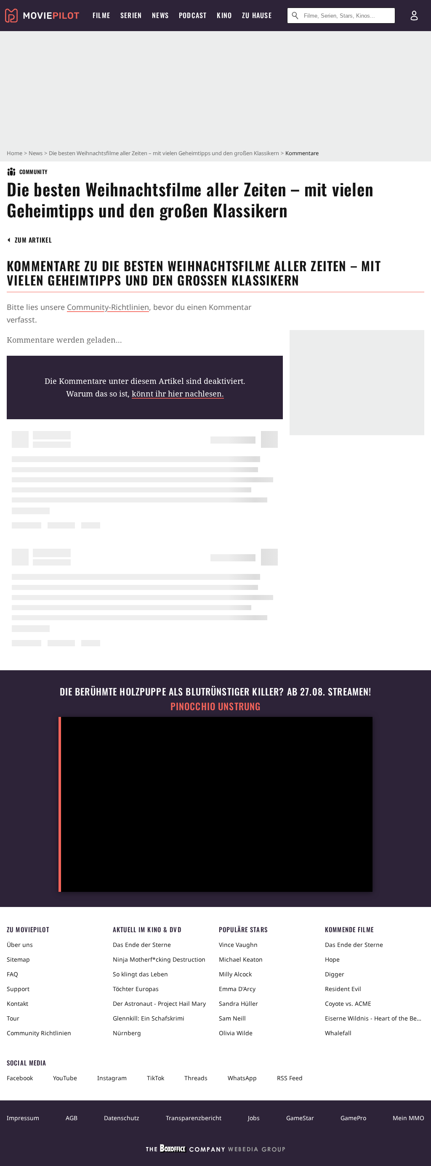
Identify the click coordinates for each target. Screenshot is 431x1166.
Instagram (112, 1078)
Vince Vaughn (238, 945)
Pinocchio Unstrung (215, 706)
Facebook (20, 1078)
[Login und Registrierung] (414, 15)
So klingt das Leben (140, 974)
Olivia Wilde (236, 1033)
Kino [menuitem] (224, 15)
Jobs (254, 1118)
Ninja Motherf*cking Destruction (159, 959)
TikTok (155, 1078)
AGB (71, 1118)
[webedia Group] (215, 1150)
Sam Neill (232, 1018)
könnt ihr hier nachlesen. (178, 394)
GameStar (300, 1118)
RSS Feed (290, 1078)
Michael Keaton (241, 959)
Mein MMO (408, 1118)
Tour (13, 1018)
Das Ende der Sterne (142, 945)
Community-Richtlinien (108, 307)
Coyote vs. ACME (348, 1003)
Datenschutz (121, 1118)
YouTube (65, 1078)
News (36, 153)
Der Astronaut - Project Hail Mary (159, 1003)
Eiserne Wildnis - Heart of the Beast (374, 1018)
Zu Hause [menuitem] (257, 15)
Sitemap (18, 959)
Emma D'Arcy (237, 989)
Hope (332, 959)
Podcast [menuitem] (193, 15)
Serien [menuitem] (131, 15)
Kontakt (17, 1003)
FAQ (12, 974)
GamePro (353, 1118)
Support (18, 989)
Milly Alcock (235, 974)
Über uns (20, 945)
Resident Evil (343, 989)
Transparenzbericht (193, 1118)
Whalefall (338, 1033)
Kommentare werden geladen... (64, 340)
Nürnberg (127, 1033)
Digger (334, 974)
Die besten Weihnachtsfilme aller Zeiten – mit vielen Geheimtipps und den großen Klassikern (164, 153)
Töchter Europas (136, 989)
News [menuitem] (160, 15)
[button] (33, 240)
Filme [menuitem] (101, 15)
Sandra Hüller (238, 1003)
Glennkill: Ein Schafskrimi (148, 1018)
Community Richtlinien (39, 1033)
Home (14, 153)
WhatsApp (242, 1078)
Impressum (23, 1118)
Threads (196, 1078)
